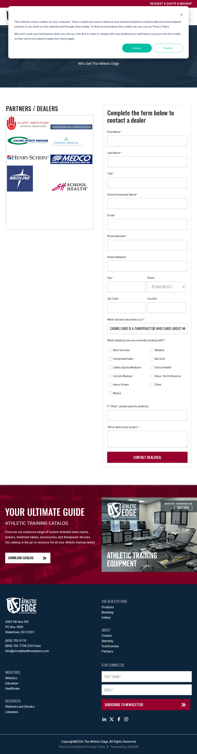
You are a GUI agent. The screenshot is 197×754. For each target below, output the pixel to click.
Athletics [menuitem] (11, 678)
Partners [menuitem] (107, 651)
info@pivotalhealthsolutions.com (27, 651)
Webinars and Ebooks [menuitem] (19, 706)
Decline (168, 48)
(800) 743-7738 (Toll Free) (23, 646)
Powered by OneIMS (124, 747)
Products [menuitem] (108, 607)
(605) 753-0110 (15, 640)
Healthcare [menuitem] (12, 688)
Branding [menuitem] (107, 612)
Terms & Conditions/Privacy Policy (82, 747)
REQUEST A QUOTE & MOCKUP (171, 3)
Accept (137, 48)
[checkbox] (147, 372)
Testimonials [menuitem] (110, 646)
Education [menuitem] (11, 683)
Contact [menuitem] (107, 635)
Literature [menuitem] (11, 712)
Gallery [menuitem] (106, 617)
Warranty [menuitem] (107, 641)
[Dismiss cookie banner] (181, 14)
